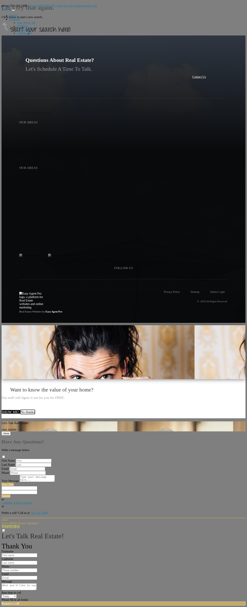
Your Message (10, 480)
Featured (14, 19)
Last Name (8, 464)
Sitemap (194, 291)
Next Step (8, 484)
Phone (5, 472)
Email (5, 468)
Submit (6, 496)
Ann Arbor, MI (26, 22)
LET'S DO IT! (11, 526)
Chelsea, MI (24, 33)
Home (13, 15)
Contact (7, 9)
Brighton (22, 26)
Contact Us (199, 76)
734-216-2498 (39, 512)
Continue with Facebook (17, 502)
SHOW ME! (11, 412)
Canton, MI (24, 29)
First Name (8, 460)
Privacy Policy (172, 291)
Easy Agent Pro (54, 311)
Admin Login (217, 291)
